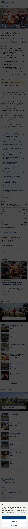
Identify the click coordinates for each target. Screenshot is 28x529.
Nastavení (14, 525)
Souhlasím (14, 518)
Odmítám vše (14, 521)
